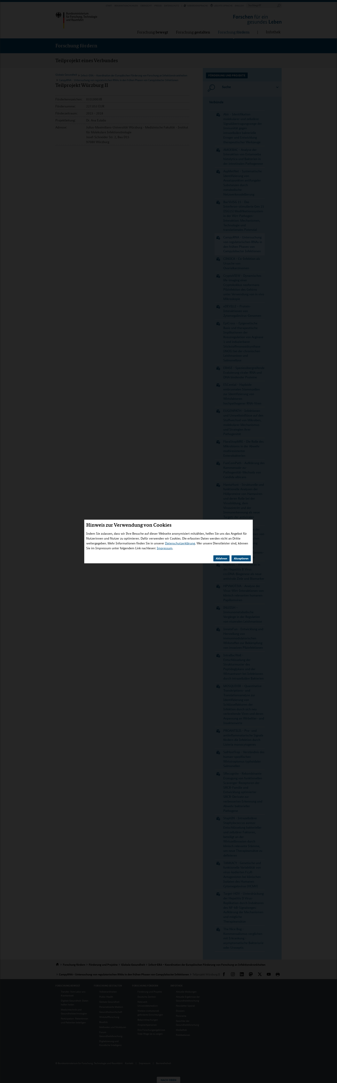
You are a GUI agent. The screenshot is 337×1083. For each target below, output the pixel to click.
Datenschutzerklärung (180, 543)
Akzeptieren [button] (241, 558)
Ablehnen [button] (221, 558)
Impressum (164, 548)
